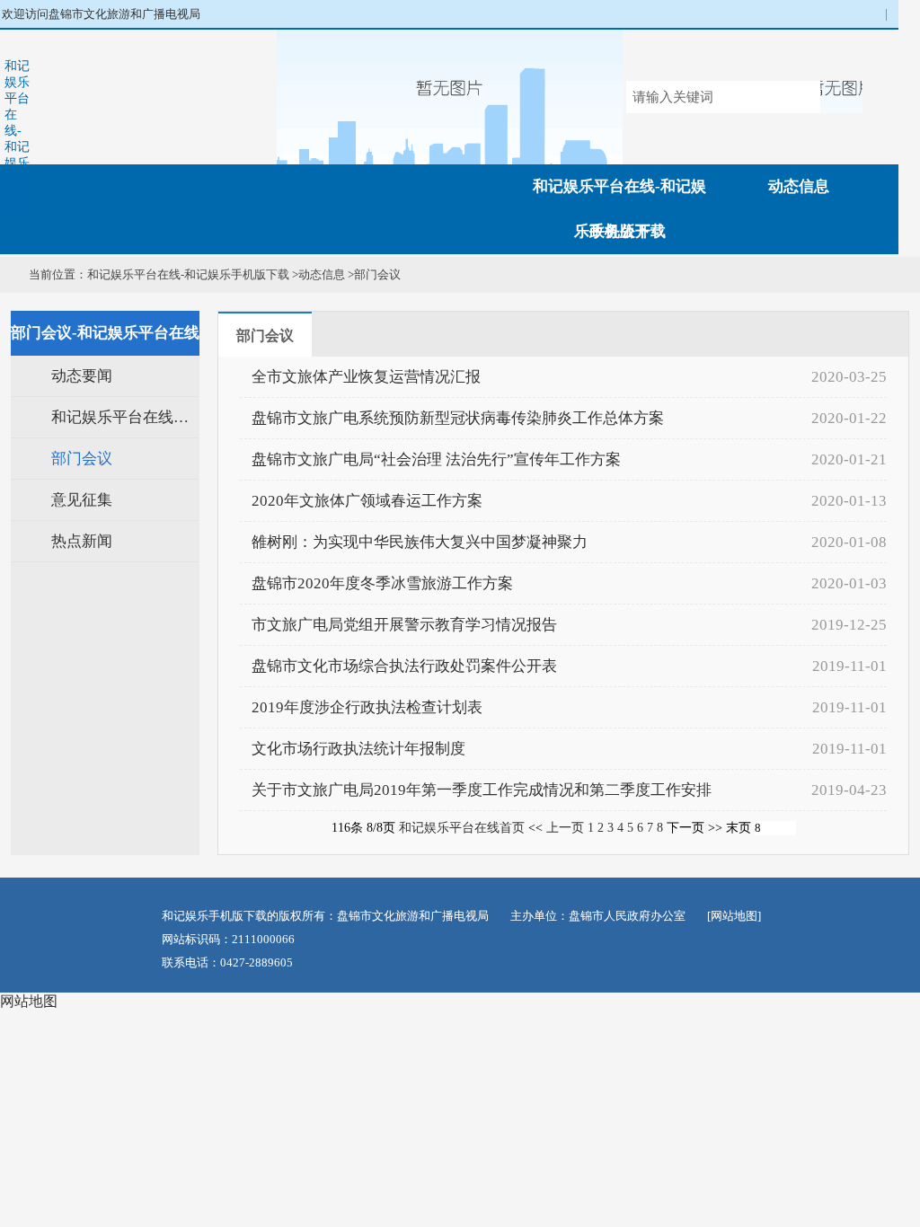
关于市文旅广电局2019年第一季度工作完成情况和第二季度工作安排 (482, 790)
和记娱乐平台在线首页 (462, 827)
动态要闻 (81, 375)
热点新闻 (81, 541)
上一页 (565, 827)
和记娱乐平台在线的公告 (125, 417)
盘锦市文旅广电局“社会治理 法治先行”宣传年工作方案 (436, 459)
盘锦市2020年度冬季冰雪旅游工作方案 (382, 583)
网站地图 (29, 1001)
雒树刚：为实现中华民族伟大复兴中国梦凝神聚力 (420, 542)
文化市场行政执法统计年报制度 (358, 748)
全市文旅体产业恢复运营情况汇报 (366, 376)
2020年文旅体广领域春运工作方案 (367, 500)
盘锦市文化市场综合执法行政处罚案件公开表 (404, 666)
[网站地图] (734, 915)
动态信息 (798, 186)
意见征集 (81, 499)
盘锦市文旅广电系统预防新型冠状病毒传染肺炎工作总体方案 (458, 418)
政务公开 (619, 231)
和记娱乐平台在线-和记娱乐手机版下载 (17, 138)
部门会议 (377, 274)
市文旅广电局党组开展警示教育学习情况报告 (404, 624)
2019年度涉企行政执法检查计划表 (367, 707)
